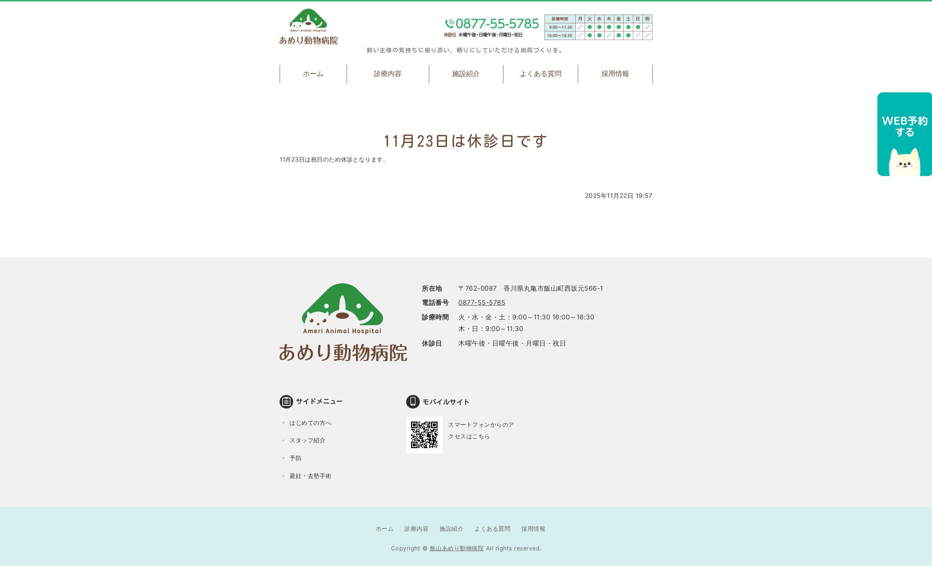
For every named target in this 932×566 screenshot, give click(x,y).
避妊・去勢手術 (310, 475)
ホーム (313, 73)
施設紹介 (466, 73)
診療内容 (388, 73)
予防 (295, 458)
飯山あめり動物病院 (457, 548)
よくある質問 (540, 73)
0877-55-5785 (481, 302)
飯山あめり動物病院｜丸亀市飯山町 (309, 26)
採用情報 (615, 73)
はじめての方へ (310, 422)
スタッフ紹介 (307, 440)
